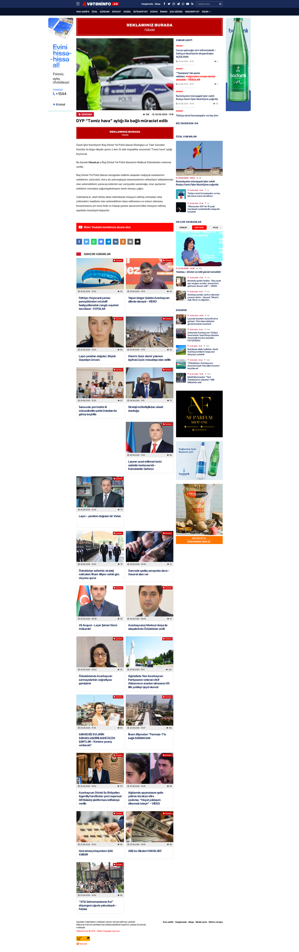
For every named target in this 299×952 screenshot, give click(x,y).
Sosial (127, 11)
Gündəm (104, 11)
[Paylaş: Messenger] (101, 242)
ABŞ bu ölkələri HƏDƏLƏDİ (144, 851)
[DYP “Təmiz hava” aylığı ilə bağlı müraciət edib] (124, 74)
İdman (163, 11)
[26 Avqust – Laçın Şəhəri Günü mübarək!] (100, 603)
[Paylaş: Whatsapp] (94, 242)
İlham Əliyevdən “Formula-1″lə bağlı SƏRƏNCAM (147, 736)
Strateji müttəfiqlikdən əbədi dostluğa (145, 408)
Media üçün (201, 922)
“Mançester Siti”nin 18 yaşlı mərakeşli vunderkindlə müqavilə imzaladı (203, 209)
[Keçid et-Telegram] (178, 4)
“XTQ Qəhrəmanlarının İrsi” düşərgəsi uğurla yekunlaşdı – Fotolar (97, 905)
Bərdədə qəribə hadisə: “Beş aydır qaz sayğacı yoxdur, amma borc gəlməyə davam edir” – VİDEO (204, 283)
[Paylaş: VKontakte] (116, 242)
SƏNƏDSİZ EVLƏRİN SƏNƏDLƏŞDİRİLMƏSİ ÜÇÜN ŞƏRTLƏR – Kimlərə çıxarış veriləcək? (97, 740)
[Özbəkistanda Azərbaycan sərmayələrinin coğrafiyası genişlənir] (100, 654)
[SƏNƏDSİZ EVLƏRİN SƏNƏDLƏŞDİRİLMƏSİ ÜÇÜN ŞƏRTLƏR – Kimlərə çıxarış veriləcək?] (100, 712)
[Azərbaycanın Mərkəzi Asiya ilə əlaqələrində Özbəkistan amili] (149, 603)
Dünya (154, 11)
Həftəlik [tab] (199, 227)
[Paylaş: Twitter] (86, 242)
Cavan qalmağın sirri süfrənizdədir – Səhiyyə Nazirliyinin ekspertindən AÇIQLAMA (196, 53)
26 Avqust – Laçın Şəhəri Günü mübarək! (98, 627)
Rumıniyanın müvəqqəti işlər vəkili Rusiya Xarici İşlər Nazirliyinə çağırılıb (197, 97)
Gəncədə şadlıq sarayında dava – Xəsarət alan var (148, 572)
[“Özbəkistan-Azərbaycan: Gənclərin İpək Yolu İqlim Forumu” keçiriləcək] (181, 364)
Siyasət (116, 11)
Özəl (94, 11)
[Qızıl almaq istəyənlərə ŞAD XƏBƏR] (100, 829)
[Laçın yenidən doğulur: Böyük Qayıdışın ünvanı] (100, 334)
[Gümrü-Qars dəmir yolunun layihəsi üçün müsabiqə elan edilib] (149, 334)
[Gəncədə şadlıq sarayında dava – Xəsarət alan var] (149, 549)
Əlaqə (191, 922)
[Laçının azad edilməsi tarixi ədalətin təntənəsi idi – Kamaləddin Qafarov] (149, 439)
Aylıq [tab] (215, 227)
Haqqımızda (181, 922)
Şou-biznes (176, 11)
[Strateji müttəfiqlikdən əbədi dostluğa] (149, 385)
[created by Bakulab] (149, 944)
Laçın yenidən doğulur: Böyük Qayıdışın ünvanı (97, 358)
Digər (205, 11)
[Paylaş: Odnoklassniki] (123, 242)
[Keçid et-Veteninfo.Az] (101, 3)
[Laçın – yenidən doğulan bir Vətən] (100, 494)
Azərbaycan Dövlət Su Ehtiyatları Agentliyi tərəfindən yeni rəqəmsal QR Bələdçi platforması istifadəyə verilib (100, 798)
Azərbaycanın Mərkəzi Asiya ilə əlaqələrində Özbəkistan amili (147, 627)
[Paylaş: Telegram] (108, 242)
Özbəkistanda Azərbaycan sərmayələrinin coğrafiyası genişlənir (95, 679)
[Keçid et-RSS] (192, 4)
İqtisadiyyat (140, 11)
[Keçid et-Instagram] (173, 4)
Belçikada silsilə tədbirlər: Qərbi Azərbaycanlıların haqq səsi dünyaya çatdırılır (202, 352)
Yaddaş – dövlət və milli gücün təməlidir (198, 271)
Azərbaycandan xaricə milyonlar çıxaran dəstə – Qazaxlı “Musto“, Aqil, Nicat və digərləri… (203, 297)
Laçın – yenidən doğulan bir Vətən (100, 516)
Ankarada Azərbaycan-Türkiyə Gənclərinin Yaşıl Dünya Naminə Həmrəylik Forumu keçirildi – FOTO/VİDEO (203, 336)
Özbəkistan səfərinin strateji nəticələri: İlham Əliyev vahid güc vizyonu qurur (99, 574)
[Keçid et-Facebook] (164, 4)
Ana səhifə (82, 11)
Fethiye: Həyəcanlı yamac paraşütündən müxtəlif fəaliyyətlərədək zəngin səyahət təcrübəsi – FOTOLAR (99, 303)
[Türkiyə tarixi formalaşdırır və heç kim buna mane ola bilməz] (181, 194)
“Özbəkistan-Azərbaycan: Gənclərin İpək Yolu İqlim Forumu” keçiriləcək (203, 366)
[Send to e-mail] (130, 242)
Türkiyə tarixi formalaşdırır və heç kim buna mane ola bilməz (197, 117)
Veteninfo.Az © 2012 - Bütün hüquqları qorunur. (98, 931)
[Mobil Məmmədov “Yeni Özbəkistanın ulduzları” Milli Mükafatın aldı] (181, 378)
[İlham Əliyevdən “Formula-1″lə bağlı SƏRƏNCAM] (149, 712)
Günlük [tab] (183, 227)
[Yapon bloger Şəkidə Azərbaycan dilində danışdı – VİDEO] (149, 276)
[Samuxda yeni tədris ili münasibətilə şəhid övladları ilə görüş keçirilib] (100, 385)
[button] (137, 242)
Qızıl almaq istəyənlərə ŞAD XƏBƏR (96, 852)
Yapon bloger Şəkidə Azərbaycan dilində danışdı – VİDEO (149, 299)
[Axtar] (220, 4)
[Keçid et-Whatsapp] (183, 4)
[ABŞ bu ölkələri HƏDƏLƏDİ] (149, 829)
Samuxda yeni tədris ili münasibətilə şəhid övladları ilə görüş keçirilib (98, 410)
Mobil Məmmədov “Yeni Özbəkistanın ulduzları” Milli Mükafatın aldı (200, 380)
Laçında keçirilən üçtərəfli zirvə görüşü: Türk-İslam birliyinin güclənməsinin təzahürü (202, 321)
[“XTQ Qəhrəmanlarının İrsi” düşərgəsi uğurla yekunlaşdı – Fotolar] (100, 880)
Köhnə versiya (216, 922)
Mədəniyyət (192, 11)
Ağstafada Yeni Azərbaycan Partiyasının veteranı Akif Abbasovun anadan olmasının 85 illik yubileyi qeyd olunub (148, 681)
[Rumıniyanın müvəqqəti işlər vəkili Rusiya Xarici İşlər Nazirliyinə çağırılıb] (199, 158)
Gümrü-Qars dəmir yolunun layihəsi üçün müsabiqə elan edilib (149, 358)
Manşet (179, 46)
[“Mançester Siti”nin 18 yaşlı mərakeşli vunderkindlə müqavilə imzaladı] (181, 207)
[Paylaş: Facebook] (79, 242)
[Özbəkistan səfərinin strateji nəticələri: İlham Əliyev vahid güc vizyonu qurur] (100, 549)
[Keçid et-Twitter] (169, 4)
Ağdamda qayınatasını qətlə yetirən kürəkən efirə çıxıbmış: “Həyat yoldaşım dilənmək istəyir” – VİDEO (145, 798)
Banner (179, 91)
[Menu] (79, 4)
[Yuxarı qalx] (290, 943)
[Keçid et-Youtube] (187, 4)
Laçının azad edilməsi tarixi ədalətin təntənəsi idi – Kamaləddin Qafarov (145, 465)
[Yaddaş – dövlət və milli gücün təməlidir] (199, 248)
